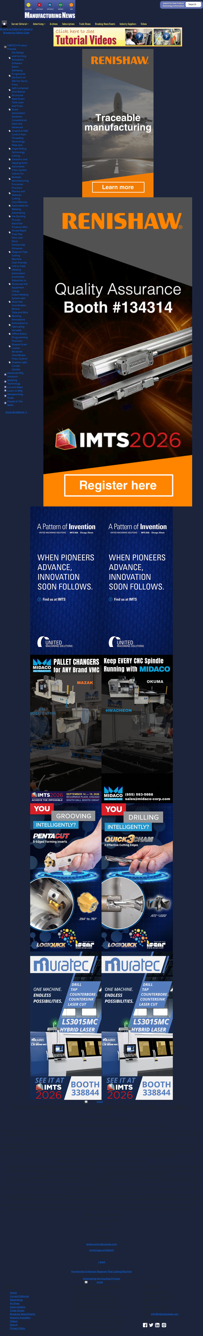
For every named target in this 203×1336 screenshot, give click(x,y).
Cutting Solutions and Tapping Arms (19, 159)
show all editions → (16, 412)
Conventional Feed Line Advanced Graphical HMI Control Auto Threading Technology (20, 131)
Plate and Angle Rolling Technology (19, 148)
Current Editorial (19, 24)
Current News (15, 387)
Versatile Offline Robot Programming (20, 334)
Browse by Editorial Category (16, 29)
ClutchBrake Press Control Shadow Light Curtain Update (19, 362)
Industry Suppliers (128, 24)
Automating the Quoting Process (18, 216)
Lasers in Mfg (14, 390)
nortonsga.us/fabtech (101, 1250)
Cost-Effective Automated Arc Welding (20, 205)
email (100, 1101)
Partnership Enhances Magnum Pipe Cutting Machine (19, 252)
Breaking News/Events (105, 24)
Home (13, 1292)
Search (14, 1324)
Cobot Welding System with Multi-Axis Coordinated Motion (20, 301)
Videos (144, 24)
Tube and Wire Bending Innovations (20, 316)
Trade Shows (85, 24)
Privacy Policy (17, 1328)
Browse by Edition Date (16, 32)
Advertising (38, 24)
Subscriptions (68, 24)
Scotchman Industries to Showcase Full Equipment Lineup (19, 284)
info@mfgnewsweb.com (164, 1314)
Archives (54, 24)
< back (101, 1262)
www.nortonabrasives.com (101, 1244)
